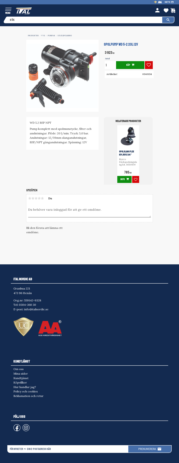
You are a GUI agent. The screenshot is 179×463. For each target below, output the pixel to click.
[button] (8, 9)
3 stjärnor (36, 198)
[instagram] (16, 426)
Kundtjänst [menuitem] (20, 378)
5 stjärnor (42, 198)
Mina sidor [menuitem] (20, 373)
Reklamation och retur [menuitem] (28, 396)
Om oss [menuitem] (18, 369)
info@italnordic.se (36, 309)
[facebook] (14, 426)
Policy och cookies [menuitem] (25, 391)
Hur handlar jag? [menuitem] (24, 387)
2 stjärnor (32, 198)
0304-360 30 (27, 304)
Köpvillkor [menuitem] (20, 382)
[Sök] (168, 20)
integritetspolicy (88, 457)
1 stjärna (29, 198)
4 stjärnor (39, 198)
